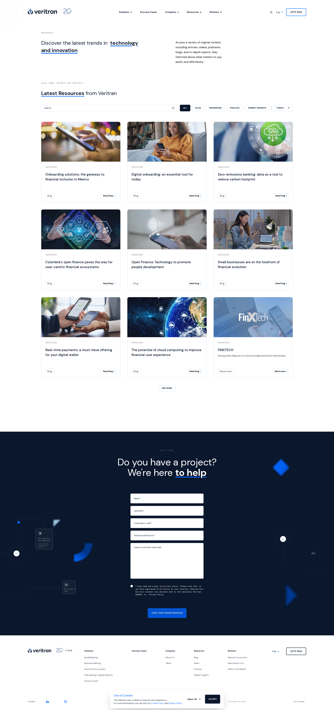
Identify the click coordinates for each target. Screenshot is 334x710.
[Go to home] (49, 11)
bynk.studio (299, 701)
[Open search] (271, 12)
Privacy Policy (175, 703)
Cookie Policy (157, 703)
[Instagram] (65, 701)
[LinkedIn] (47, 701)
